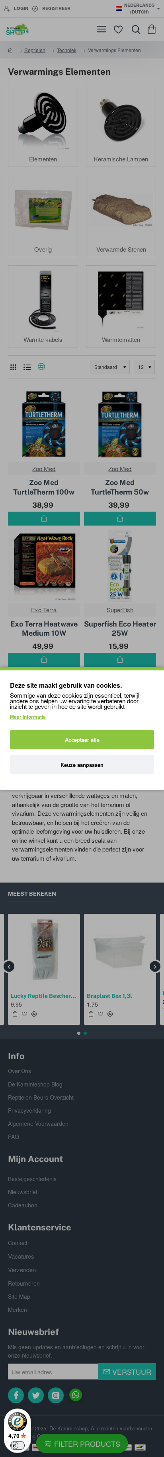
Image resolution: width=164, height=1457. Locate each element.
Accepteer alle (82, 739)
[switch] (17, 1445)
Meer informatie (28, 716)
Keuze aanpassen (82, 764)
